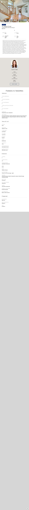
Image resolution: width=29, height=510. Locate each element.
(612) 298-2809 (14, 75)
